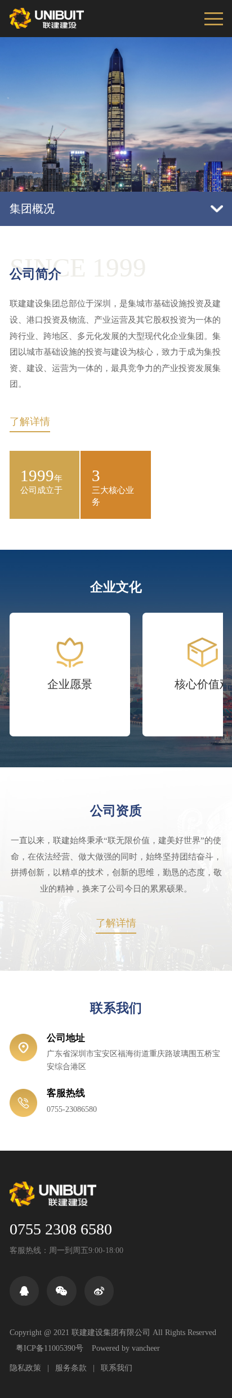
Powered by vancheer (126, 1347)
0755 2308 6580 (61, 1229)
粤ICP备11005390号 (49, 1347)
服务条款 (71, 1367)
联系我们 (116, 1367)
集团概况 (32, 208)
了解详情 (30, 422)
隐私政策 (25, 1367)
